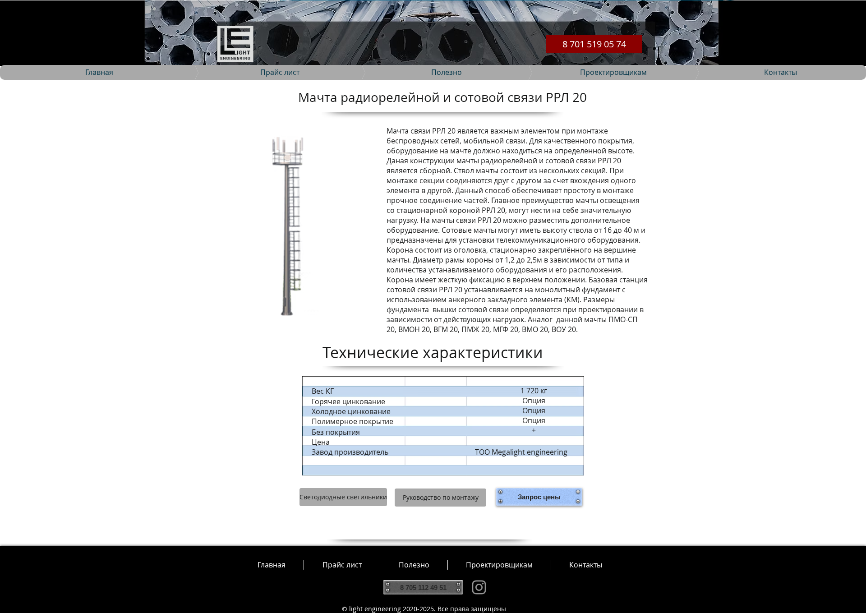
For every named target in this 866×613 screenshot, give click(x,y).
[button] (413, 565)
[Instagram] (479, 587)
